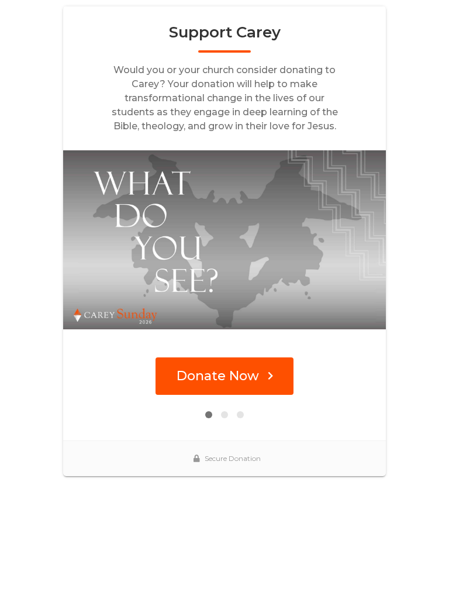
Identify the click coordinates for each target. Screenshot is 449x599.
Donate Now (218, 376)
